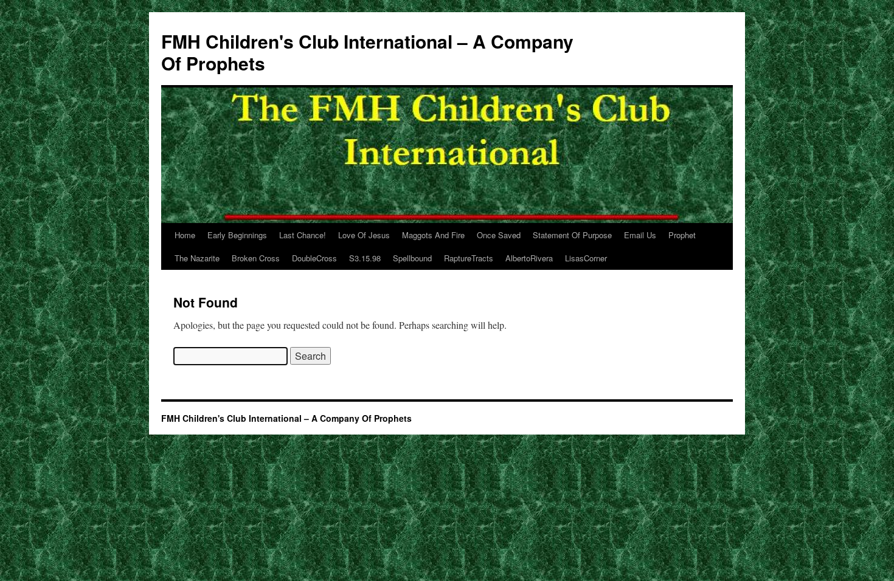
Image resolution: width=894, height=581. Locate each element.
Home (185, 235)
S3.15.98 (365, 258)
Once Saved (499, 235)
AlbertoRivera (529, 258)
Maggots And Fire (433, 235)
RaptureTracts (468, 258)
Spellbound (412, 258)
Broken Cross (256, 258)
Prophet (682, 235)
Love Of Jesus (364, 235)
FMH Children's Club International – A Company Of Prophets (367, 52)
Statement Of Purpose (572, 235)
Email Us (640, 235)
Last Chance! (302, 235)
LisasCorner (586, 258)
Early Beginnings (237, 235)
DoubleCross (314, 258)
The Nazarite (197, 258)
